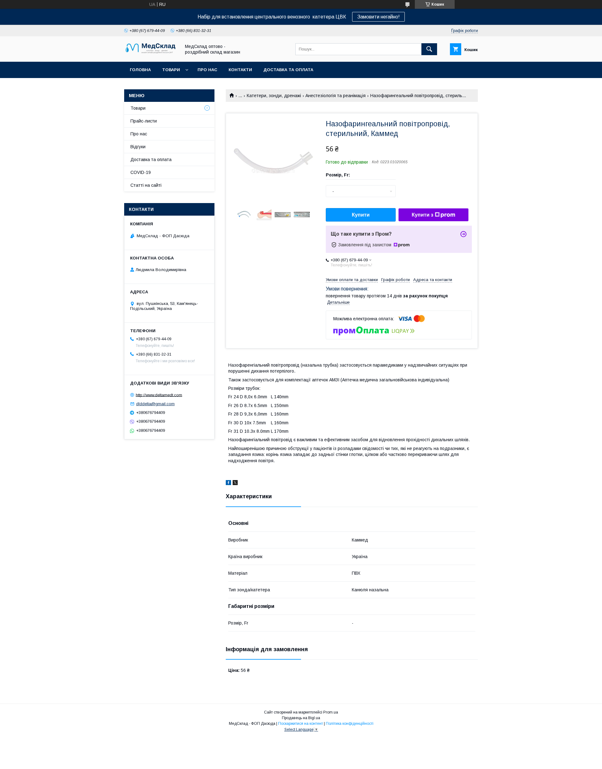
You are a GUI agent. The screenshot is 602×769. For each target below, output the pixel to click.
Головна (140, 69)
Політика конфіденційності (349, 723)
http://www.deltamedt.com (159, 394)
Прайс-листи (143, 120)
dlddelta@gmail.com (155, 403)
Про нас (207, 69)
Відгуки (137, 146)
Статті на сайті (145, 185)
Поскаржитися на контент (300, 723)
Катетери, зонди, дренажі (274, 95)
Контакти (240, 69)
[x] (235, 483)
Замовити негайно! (378, 16)
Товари (171, 69)
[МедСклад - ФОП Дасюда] (150, 53)
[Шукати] (429, 49)
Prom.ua (330, 712)
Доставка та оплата (288, 69)
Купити (361, 214)
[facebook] (228, 483)
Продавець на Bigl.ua (301, 718)
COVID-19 (140, 172)
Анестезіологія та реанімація (335, 95)
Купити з (422, 214)
